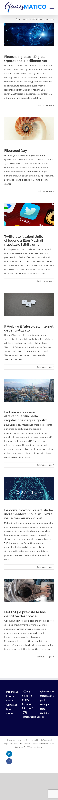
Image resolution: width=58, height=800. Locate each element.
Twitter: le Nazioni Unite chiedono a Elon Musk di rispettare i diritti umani (23, 241)
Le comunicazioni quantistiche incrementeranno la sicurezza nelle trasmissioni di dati (28, 514)
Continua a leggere (44, 105)
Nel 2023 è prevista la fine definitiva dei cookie (25, 614)
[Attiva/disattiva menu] (51, 7)
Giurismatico (24, 744)
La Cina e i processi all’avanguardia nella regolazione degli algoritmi (26, 416)
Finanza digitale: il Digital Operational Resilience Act (25, 59)
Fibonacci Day (15, 151)
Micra (31, 740)
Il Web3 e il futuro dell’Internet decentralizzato (28, 329)
